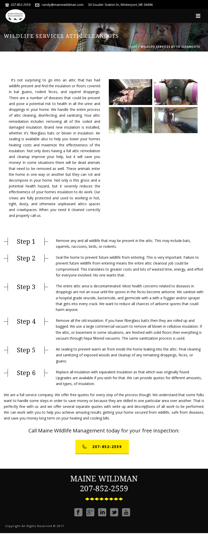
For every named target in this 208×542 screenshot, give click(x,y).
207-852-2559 (20, 4)
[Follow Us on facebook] (78, 512)
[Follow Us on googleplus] (90, 512)
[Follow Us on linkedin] (102, 512)
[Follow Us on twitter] (114, 512)
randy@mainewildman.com (62, 4)
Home (132, 46)
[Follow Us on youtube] (126, 512)
